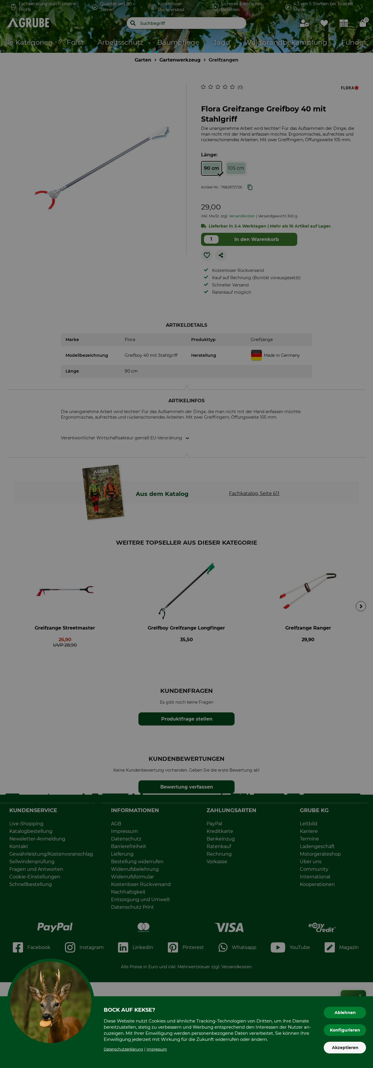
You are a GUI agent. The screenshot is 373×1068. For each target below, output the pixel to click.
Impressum (157, 1049)
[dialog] (186, 534)
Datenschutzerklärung (123, 1049)
